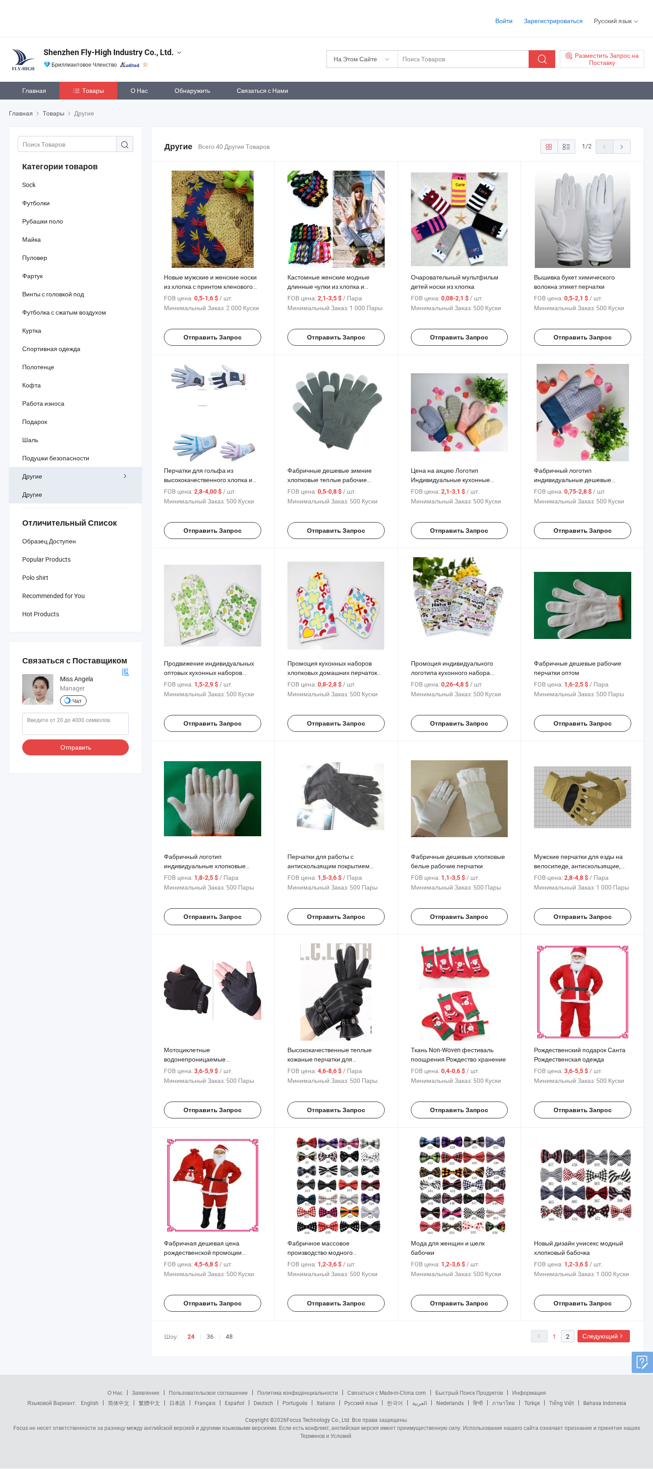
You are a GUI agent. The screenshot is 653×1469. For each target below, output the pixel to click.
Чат (77, 700)
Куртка (31, 330)
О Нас (139, 90)
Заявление (145, 1392)
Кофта (31, 385)
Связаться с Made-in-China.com (386, 1392)
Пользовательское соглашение (208, 1392)
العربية (419, 1402)
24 (191, 1336)
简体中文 (118, 1402)
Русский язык (361, 1402)
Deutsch (263, 1402)
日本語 (177, 1402)
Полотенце (38, 367)
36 (210, 1336)
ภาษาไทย (503, 1402)
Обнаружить (192, 90)
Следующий (600, 1336)
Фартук (32, 275)
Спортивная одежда (51, 348)
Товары (93, 90)
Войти (504, 20)
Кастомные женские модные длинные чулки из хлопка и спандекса (328, 286)
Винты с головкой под (53, 294)
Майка (31, 239)
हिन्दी (478, 1402)
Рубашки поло (42, 221)
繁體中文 (149, 1402)
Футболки (36, 203)
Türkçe (532, 1402)
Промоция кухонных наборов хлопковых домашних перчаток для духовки (332, 672)
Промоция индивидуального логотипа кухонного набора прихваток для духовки (452, 672)
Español (234, 1402)
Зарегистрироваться (553, 20)
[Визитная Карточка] (125, 671)
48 (229, 1336)
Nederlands (450, 1402)
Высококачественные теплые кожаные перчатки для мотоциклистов (329, 1059)
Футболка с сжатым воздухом (64, 312)
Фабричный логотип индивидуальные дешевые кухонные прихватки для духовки (581, 479)
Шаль (30, 439)
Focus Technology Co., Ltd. (318, 1419)
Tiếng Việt (561, 1402)
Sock (29, 184)
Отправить (75, 747)
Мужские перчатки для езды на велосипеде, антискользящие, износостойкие (578, 865)
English (90, 1402)
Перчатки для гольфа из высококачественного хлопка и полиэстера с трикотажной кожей (211, 479)
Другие (32, 476)
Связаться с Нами (262, 90)
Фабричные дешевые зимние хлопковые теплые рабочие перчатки (329, 479)
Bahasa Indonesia (604, 1402)
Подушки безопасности (55, 458)
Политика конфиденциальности (297, 1392)
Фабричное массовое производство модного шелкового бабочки (320, 1252)
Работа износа (43, 403)
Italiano (326, 1402)
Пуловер (34, 257)
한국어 (395, 1402)
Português (295, 1402)
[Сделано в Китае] (66, 17)
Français (205, 1402)
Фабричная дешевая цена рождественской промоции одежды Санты (203, 1252)
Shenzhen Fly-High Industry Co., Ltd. (109, 52)
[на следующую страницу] (621, 146)
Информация (529, 1392)
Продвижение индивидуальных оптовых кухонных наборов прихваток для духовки (209, 672)
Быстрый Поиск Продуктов (469, 1392)
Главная (34, 90)
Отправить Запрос (212, 337)
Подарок (34, 421)
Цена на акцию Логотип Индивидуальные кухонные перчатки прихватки (450, 479)
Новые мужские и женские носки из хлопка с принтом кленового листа (210, 286)
